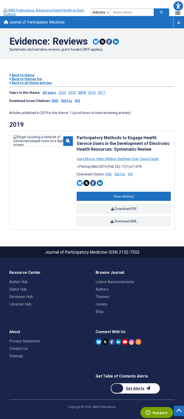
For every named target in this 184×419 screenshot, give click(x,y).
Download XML (125, 221)
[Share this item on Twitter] (102, 42)
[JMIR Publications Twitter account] (105, 342)
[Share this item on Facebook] (109, 42)
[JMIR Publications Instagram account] (132, 342)
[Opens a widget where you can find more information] (156, 413)
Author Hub (18, 282)
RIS (77, 101)
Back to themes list (26, 79)
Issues (101, 304)
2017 (101, 93)
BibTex (66, 101)
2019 (82, 93)
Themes (102, 296)
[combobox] (132, 12)
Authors (102, 289)
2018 (92, 93)
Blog (99, 311)
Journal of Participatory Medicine (36, 22)
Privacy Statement (24, 341)
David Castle (149, 159)
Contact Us (18, 348)
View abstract (124, 196)
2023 (72, 93)
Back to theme (22, 75)
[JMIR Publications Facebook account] (112, 342)
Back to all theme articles (31, 83)
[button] (178, 5)
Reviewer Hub (21, 296)
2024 (62, 93)
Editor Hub (18, 289)
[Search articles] (161, 12)
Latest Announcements (115, 282)
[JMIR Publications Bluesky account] (99, 342)
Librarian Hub (20, 304)
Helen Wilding (106, 159)
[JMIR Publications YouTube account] (125, 342)
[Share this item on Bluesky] (96, 42)
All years (49, 93)
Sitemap (16, 356)
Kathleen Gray (128, 159)
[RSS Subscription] (138, 342)
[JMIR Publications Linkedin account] (118, 342)
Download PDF (125, 209)
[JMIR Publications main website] (44, 12)
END (55, 101)
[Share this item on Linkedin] (116, 42)
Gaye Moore (86, 159)
